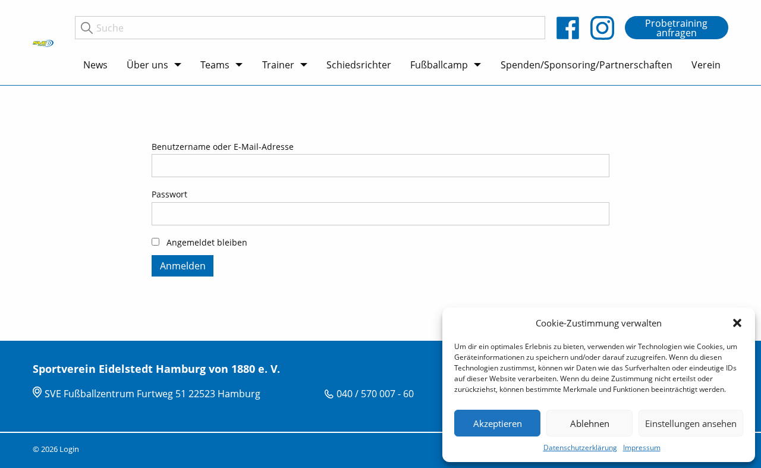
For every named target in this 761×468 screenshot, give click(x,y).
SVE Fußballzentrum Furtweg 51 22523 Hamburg (152, 393)
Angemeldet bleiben (205, 242)
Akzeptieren (497, 423)
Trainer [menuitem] (278, 64)
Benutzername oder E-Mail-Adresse (223, 146)
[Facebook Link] (568, 28)
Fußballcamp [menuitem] (439, 64)
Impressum (642, 447)
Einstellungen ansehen (691, 423)
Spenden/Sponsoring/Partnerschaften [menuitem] (586, 64)
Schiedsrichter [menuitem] (358, 64)
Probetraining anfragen (676, 28)
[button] (737, 323)
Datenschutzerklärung (580, 447)
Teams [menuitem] (214, 64)
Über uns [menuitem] (147, 64)
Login (69, 449)
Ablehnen (589, 423)
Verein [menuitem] (706, 64)
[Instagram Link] (602, 28)
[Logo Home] (43, 42)
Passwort (169, 194)
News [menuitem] (95, 64)
